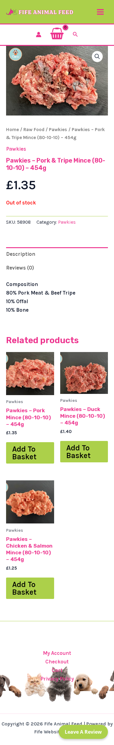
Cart (57, 670)
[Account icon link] (38, 34)
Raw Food (33, 129)
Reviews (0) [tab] (20, 268)
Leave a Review (83, 731)
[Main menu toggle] (100, 12)
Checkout (57, 662)
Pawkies (58, 129)
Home (12, 129)
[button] (75, 35)
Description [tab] (20, 254)
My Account (57, 653)
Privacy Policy (57, 679)
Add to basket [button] (24, 453)
